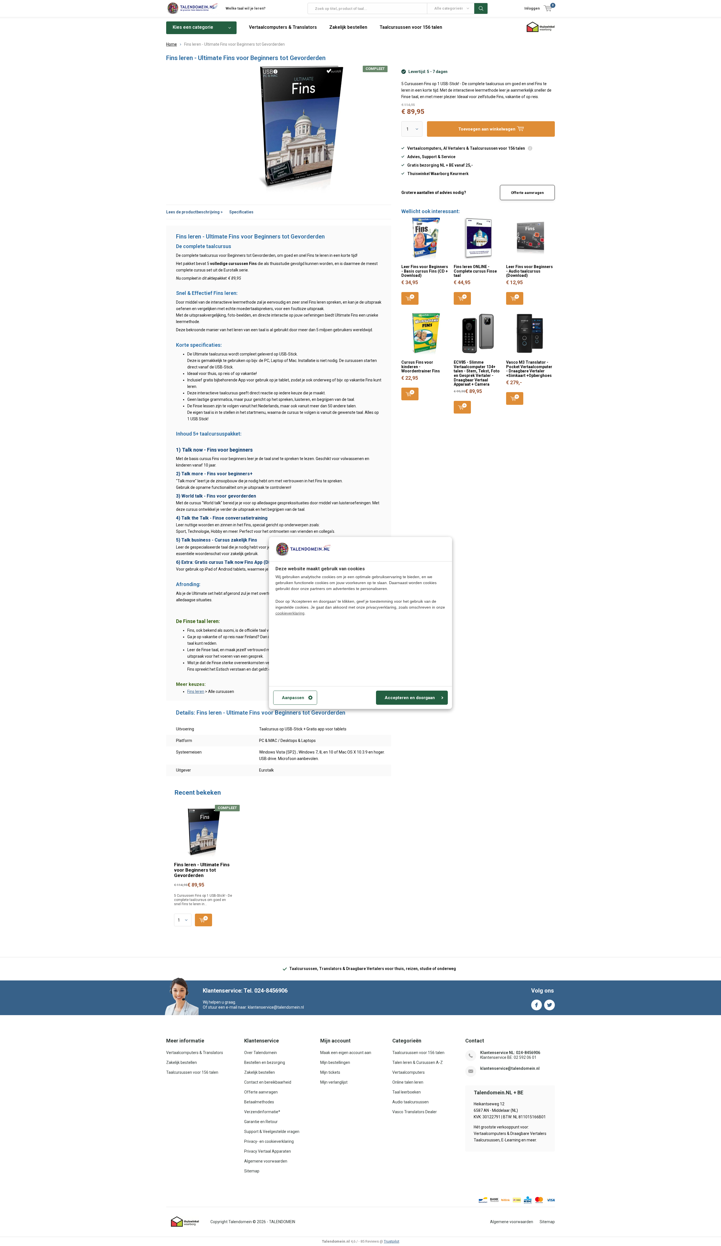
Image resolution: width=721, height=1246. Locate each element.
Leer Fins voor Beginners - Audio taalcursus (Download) (529, 271)
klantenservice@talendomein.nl (510, 1068)
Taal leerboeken (406, 1092)
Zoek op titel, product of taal (481, 8)
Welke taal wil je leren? (246, 8)
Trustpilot (391, 1241)
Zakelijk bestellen (348, 27)
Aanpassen (293, 697)
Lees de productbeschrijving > (194, 212)
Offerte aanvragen (527, 193)
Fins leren (195, 691)
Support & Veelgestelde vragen (271, 1131)
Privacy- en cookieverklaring (269, 1141)
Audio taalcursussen (410, 1102)
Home (171, 44)
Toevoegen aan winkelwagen (410, 298)
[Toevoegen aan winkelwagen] (203, 920)
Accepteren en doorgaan (410, 697)
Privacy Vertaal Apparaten (267, 1151)
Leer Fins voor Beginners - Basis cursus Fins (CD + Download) (424, 271)
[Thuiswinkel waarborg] (185, 1221)
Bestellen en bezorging (264, 1062)
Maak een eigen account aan (345, 1052)
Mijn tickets (330, 1072)
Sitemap (251, 1171)
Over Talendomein (260, 1052)
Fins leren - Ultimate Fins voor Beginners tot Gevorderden (202, 870)
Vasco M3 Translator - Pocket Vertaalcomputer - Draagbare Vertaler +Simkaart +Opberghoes (529, 369)
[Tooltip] (530, 149)
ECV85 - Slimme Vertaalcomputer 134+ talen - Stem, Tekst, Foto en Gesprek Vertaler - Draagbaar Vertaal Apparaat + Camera (477, 373)
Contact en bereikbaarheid (267, 1082)
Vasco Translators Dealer (414, 1112)
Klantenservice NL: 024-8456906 (510, 1052)
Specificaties (241, 212)
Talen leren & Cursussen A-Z (417, 1062)
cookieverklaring (289, 613)
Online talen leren (407, 1082)
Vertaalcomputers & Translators (283, 27)
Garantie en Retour (261, 1121)
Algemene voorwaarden (265, 1161)
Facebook (536, 1005)
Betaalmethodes (259, 1102)
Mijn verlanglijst (334, 1082)
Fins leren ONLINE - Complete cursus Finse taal (475, 271)
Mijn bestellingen (335, 1062)
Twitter (549, 1005)
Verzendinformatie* (262, 1112)
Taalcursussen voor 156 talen (411, 27)
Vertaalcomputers (408, 1072)
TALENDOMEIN (282, 1222)
